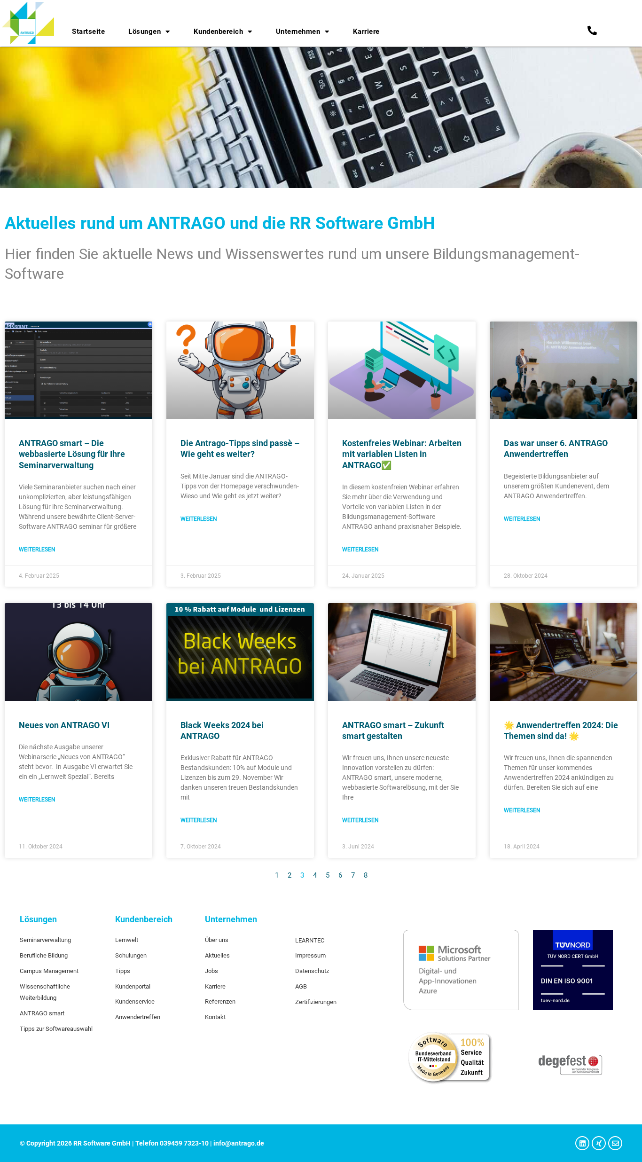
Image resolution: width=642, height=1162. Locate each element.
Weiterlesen (37, 549)
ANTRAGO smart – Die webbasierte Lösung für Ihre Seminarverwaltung (72, 454)
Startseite (88, 31)
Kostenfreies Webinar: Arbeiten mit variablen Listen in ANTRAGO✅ (402, 454)
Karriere (366, 31)
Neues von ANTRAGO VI (64, 725)
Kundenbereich (218, 31)
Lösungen (144, 31)
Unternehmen (298, 31)
